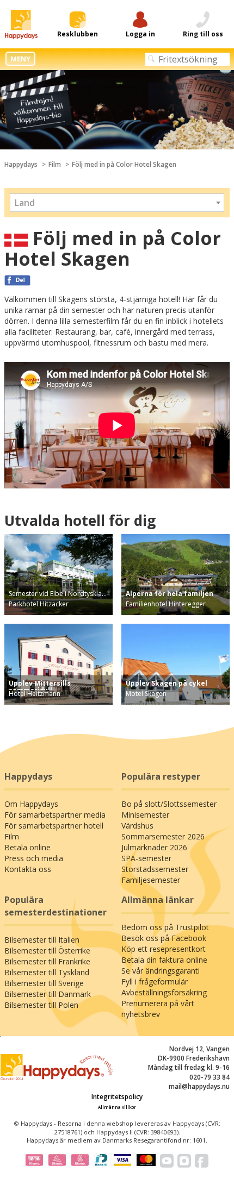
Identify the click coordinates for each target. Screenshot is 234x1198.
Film (54, 164)
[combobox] (117, 202)
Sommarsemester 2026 (163, 836)
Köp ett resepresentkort (163, 949)
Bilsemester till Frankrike (47, 961)
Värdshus (137, 825)
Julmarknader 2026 (154, 847)
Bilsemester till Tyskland (46, 972)
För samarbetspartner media (55, 815)
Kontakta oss (27, 869)
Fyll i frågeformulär (154, 981)
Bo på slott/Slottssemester (169, 804)
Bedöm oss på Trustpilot (165, 927)
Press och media (33, 858)
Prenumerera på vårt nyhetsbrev (157, 1008)
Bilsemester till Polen (41, 1005)
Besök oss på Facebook (163, 938)
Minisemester (145, 815)
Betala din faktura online (164, 960)
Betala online (27, 847)
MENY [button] (20, 59)
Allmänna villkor (117, 1107)
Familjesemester (150, 880)
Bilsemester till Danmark (47, 994)
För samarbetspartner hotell (53, 825)
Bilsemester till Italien (41, 939)
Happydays (21, 164)
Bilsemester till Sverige (44, 983)
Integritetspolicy (117, 1096)
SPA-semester (146, 858)
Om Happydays (31, 804)
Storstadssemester (154, 869)
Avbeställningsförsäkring (164, 992)
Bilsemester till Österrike (47, 950)
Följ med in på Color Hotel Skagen (124, 164)
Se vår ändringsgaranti (160, 970)
